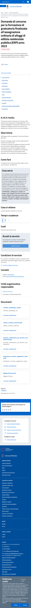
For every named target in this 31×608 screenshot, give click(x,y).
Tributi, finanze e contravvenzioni (10, 509)
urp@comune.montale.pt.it (12, 551)
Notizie (3, 524)
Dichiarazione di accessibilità (9, 574)
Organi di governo (6, 463)
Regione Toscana (5, 2)
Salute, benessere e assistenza (9, 497)
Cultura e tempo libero (7, 513)
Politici (3, 470)
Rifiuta (16, 605)
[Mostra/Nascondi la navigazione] (3, 6)
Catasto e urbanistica (13, 12)
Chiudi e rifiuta (24, 580)
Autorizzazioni (5, 488)
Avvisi (3, 526)
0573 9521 (6, 546)
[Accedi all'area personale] (28, 2)
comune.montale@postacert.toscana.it (13, 553)
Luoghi (3, 534)
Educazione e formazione (8, 492)
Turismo (4, 499)
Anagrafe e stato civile (7, 485)
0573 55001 (7, 549)
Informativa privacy (7, 569)
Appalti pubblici (6, 495)
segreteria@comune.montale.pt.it (15, 276)
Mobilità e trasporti (6, 502)
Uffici (3, 468)
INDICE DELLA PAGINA (6, 73)
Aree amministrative (7, 465)
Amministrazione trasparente (9, 567)
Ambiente (4, 506)
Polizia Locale (5, 511)
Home (2, 12)
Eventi (3, 536)
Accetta (26, 605)
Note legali (4, 572)
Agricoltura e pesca (6, 490)
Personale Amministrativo (8, 472)
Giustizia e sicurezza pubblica (9, 504)
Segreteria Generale (7, 291)
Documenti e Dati (6, 475)
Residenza (4, 390)
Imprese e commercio (7, 516)
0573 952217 (11, 274)
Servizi (6, 12)
